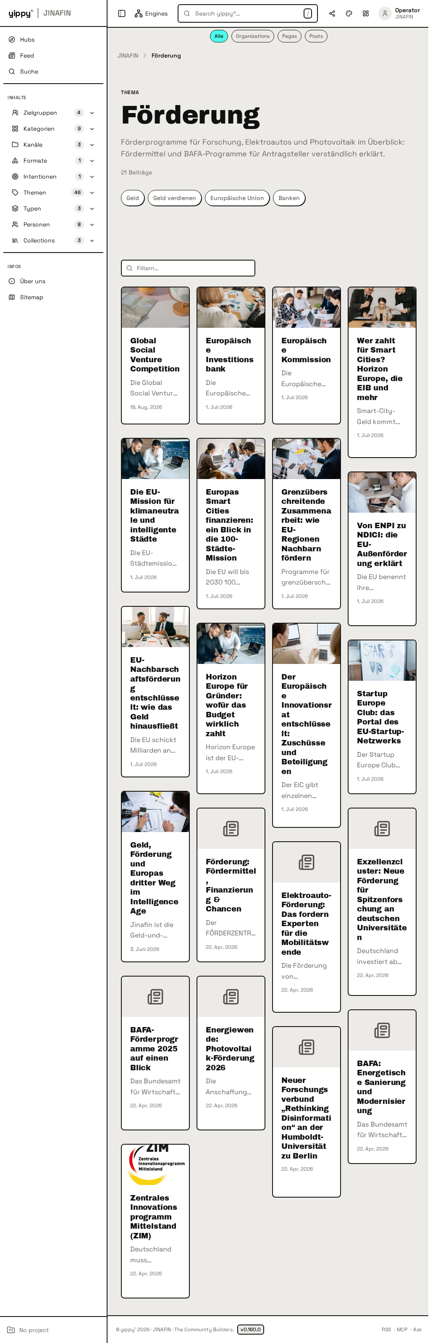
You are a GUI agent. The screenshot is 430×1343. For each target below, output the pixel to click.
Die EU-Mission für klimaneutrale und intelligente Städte (154, 516)
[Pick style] (349, 13)
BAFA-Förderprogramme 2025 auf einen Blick (154, 1049)
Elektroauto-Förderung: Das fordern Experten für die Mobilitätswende (306, 923)
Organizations (253, 36)
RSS (386, 1329)
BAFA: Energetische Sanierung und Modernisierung (381, 1087)
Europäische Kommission (306, 350)
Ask (417, 1329)
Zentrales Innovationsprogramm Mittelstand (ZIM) (153, 1217)
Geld (132, 198)
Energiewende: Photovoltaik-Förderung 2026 (230, 1049)
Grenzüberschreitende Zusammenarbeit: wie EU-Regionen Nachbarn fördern (306, 525)
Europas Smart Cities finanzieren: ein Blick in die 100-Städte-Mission (229, 525)
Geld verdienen (174, 198)
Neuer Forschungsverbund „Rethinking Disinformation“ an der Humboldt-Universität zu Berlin (306, 1118)
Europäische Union (237, 198)
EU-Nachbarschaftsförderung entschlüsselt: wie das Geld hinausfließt (155, 693)
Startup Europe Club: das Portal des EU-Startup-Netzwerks (380, 717)
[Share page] (332, 13)
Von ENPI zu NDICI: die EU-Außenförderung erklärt (382, 544)
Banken (289, 198)
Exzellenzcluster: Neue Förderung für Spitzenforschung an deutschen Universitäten (382, 900)
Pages (289, 36)
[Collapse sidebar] (121, 13)
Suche (29, 71)
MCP (402, 1329)
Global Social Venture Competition (155, 355)
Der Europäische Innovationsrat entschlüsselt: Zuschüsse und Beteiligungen (306, 724)
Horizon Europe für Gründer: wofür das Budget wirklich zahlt (227, 705)
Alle (219, 36)
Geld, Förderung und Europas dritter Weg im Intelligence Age (154, 878)
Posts (316, 36)
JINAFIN (128, 55)
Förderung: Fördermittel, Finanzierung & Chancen (231, 886)
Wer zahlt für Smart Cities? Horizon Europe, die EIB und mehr (380, 369)
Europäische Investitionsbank (230, 355)
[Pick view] (365, 13)
